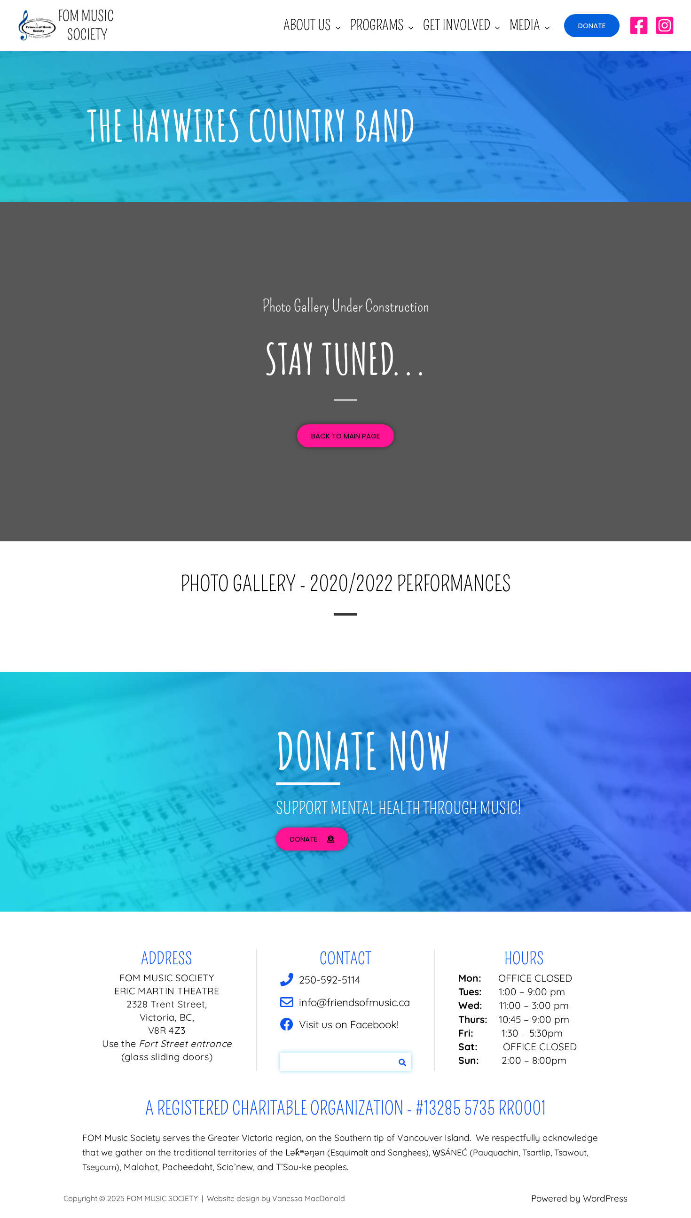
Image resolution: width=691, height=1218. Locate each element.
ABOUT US (307, 25)
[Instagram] (665, 25)
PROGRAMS (377, 25)
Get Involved (456, 25)
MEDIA (525, 25)
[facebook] (639, 25)
